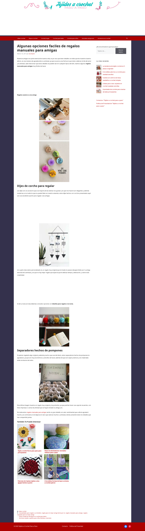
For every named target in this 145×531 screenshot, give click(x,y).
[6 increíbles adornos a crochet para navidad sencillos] (98, 73)
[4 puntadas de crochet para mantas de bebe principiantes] (98, 91)
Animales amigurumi (88, 38)
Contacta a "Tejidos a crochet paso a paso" (109, 100)
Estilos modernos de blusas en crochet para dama (32, 516)
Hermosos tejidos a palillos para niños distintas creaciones (35, 518)
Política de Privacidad (76, 526)
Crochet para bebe (58, 38)
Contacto (65, 526)
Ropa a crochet (33, 38)
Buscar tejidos (121, 51)
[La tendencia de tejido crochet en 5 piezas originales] (98, 68)
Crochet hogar (45, 38)
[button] (126, 38)
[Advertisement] (72, 23)
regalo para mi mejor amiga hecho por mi (53, 513)
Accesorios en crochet (104, 38)
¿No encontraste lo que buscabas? (107, 47)
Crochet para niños (72, 38)
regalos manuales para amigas (36, 412)
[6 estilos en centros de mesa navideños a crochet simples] (98, 79)
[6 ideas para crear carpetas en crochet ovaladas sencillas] (98, 85)
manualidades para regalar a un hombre (30, 513)
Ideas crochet (21, 38)
